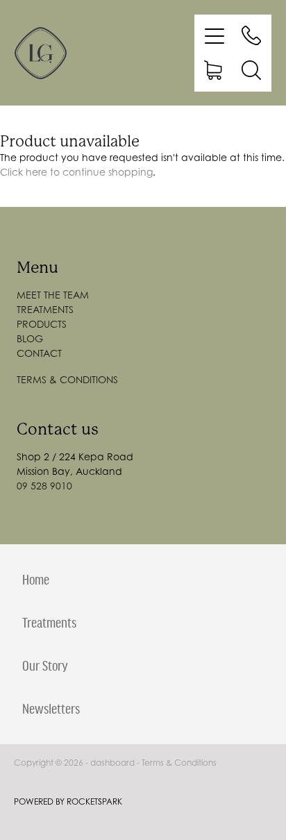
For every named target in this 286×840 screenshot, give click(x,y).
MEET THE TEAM (53, 295)
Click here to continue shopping (76, 172)
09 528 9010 (44, 486)
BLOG (30, 338)
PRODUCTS (42, 324)
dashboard (112, 762)
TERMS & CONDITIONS (67, 379)
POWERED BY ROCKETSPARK (68, 801)
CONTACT (39, 353)
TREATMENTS (45, 309)
